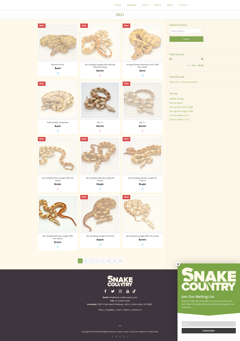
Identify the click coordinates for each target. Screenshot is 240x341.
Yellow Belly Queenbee (57, 122)
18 (109, 260)
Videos (126, 309)
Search (186, 39)
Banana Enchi (57, 64)
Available (110, 309)
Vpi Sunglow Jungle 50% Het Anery (142, 236)
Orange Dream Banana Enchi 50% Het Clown (142, 65)
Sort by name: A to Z (179, 115)
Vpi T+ (100, 122)
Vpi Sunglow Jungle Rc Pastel (100, 236)
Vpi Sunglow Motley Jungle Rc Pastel (100, 179)
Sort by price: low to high (181, 107)
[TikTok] (128, 336)
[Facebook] (112, 336)
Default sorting (176, 98)
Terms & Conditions (138, 331)
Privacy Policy (153, 331)
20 (120, 260)
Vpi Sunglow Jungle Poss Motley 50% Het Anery (100, 65)
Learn (118, 309)
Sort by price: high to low (181, 111)
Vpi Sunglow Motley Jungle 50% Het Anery (57, 237)
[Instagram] (123, 336)
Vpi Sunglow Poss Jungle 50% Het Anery (58, 179)
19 (114, 260)
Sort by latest (175, 102)
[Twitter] (116, 336)
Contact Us (137, 309)
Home (101, 309)
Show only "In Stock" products (183, 82)
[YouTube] (120, 336)
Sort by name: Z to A (179, 119)
